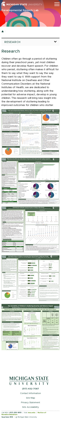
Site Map (30, 398)
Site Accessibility (30, 407)
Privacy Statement (30, 402)
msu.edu (31, 412)
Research (12, 42)
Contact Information (30, 393)
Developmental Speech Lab (20, 10)
